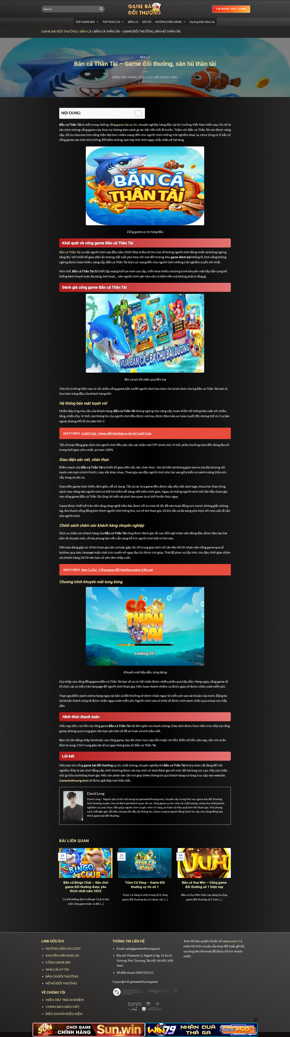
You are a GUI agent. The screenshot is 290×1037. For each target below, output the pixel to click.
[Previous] (64, 875)
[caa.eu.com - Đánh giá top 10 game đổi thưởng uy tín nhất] (145, 9)
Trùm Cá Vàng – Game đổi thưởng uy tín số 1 (145, 885)
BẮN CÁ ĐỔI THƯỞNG (62, 976)
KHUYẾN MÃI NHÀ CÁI (62, 955)
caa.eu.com (229, 941)
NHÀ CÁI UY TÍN (57, 969)
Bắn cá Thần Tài (69, 252)
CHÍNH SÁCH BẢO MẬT (63, 1006)
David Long (168, 77)
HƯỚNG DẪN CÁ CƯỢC (63, 948)
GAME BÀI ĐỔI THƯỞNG (59, 31)
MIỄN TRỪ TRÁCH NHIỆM (65, 1000)
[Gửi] (101, 9)
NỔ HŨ (146, 21)
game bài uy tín (126, 124)
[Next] (225, 875)
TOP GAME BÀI (85, 21)
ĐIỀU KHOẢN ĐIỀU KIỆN (64, 1014)
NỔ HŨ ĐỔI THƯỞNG (61, 983)
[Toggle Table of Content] (136, 113)
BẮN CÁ (133, 21)
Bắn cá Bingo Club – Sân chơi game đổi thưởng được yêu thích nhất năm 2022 (85, 887)
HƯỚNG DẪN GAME (168, 21)
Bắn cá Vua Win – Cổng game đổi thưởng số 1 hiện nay (204, 885)
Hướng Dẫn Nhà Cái (202, 21)
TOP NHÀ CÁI (111, 21)
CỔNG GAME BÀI (58, 962)
